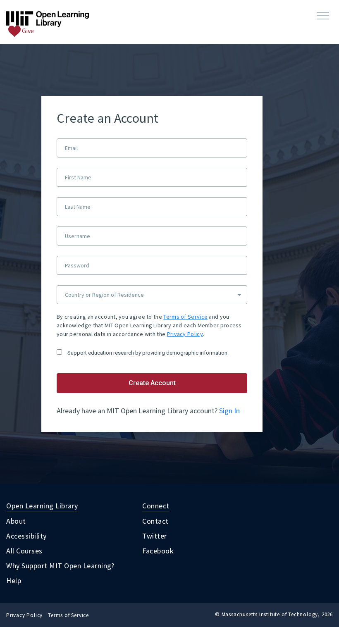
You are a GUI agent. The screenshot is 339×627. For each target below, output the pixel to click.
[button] (323, 16)
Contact (155, 521)
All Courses (24, 550)
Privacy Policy (185, 334)
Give (27, 30)
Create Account (152, 383)
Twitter (154, 536)
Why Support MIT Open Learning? (60, 565)
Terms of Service (185, 316)
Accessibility (26, 536)
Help (13, 580)
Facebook (158, 550)
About (16, 521)
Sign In (229, 410)
